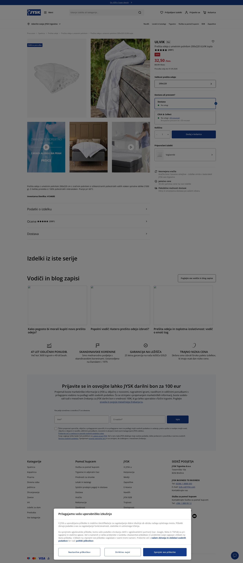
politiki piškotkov (84, 540)
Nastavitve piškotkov (79, 552)
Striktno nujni (122, 552)
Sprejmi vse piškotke (165, 552)
